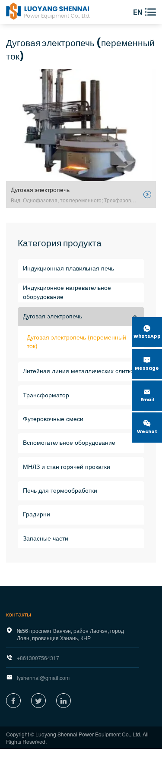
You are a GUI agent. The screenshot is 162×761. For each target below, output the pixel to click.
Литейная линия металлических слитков (80, 371)
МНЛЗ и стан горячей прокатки (66, 466)
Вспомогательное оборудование (69, 442)
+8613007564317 (38, 657)
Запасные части (45, 538)
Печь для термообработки (60, 490)
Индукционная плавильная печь (68, 268)
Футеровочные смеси (53, 419)
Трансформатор (46, 395)
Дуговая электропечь (52, 316)
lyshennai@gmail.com (43, 677)
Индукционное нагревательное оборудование (67, 292)
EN (137, 12)
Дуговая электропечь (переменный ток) (76, 341)
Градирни (36, 514)
